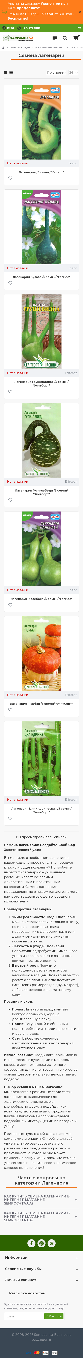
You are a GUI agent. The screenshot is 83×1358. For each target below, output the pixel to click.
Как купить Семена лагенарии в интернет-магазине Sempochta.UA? (37, 1199)
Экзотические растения (49, 47)
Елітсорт (71, 373)
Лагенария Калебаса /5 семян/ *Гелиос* (41, 599)
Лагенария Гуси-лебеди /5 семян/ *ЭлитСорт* (41, 492)
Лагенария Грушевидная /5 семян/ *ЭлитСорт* (41, 383)
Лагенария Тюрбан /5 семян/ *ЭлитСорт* (41, 704)
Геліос (72, 163)
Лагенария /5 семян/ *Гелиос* (41, 172)
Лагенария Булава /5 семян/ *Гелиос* (41, 277)
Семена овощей (19, 47)
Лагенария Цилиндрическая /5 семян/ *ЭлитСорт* (41, 810)
